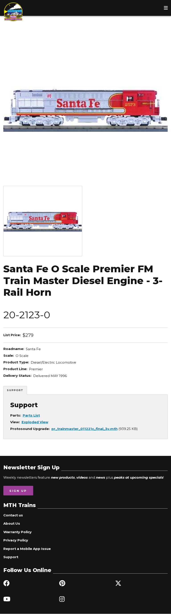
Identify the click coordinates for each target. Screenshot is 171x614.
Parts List (31, 415)
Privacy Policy (15, 540)
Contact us (13, 515)
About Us (11, 523)
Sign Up (18, 490)
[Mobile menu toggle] (166, 8)
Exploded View (35, 422)
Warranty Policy (17, 532)
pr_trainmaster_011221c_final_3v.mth (84, 429)
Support (15, 390)
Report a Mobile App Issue (27, 549)
